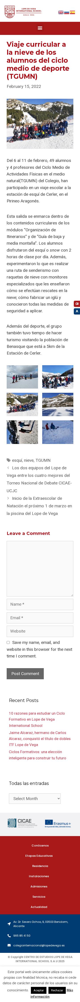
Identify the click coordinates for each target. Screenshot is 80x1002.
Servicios (38, 897)
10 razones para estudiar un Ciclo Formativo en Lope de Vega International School (37, 719)
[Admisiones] (77, 311)
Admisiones (38, 886)
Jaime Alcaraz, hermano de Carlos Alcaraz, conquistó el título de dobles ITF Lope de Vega (40, 738)
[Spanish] (73, 11)
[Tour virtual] (77, 304)
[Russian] (67, 11)
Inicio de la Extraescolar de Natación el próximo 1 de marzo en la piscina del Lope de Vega (39, 506)
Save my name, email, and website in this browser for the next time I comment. (39, 649)
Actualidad (39, 907)
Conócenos (40, 845)
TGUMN (43, 460)
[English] (61, 11)
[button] (40, 27)
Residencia (40, 866)
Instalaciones (39, 876)
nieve (29, 460)
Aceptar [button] (39, 990)
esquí (17, 460)
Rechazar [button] (57, 990)
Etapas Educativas (39, 856)
